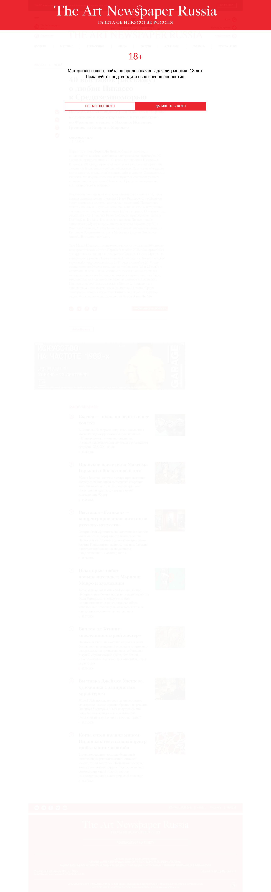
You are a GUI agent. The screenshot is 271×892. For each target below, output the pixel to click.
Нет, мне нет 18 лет (100, 106)
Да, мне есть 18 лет (171, 106)
